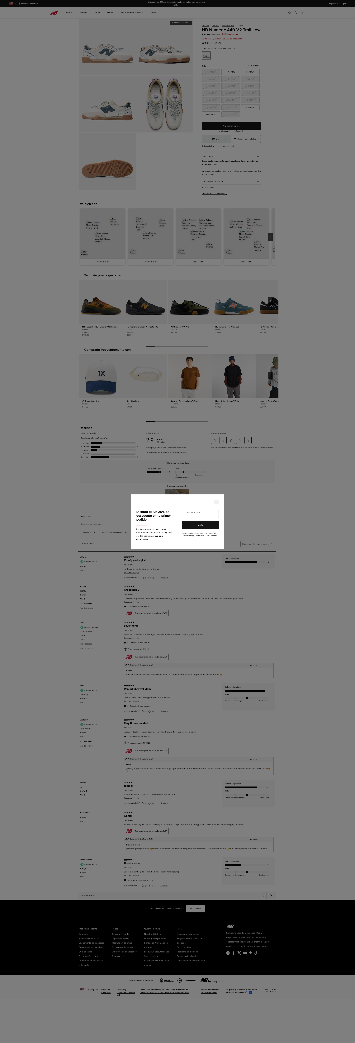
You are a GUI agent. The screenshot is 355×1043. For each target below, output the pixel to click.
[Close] (216, 502)
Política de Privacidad (209, 533)
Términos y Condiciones (195, 536)
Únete (200, 525)
